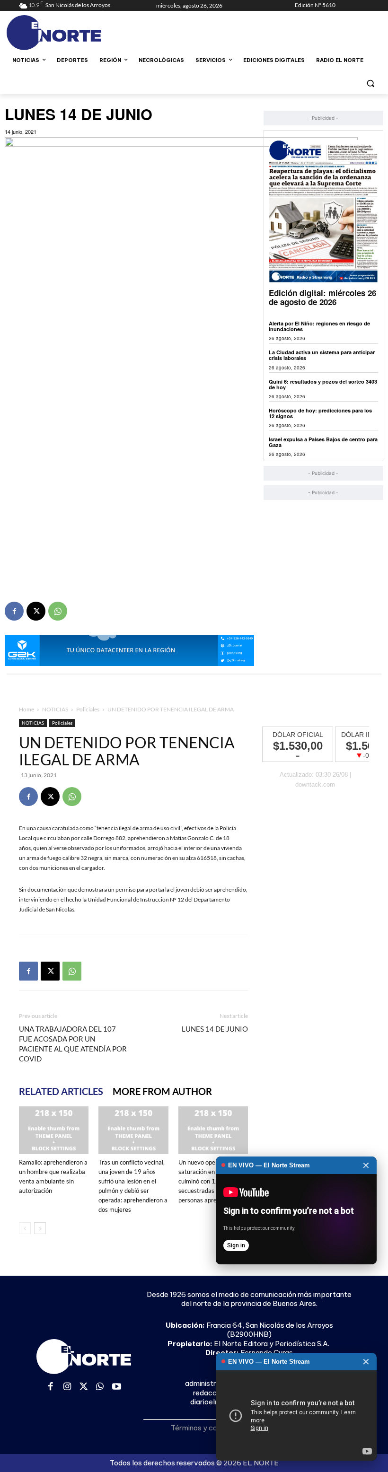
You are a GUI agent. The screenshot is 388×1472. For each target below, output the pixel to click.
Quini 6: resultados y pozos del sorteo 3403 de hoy (323, 384)
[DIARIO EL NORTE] (83, 32)
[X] (35, 611)
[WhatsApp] (57, 611)
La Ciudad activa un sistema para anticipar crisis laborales (322, 355)
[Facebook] (14, 611)
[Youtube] (117, 1387)
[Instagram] (67, 1387)
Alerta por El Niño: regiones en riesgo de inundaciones (319, 326)
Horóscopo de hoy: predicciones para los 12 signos (320, 413)
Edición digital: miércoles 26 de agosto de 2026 (322, 297)
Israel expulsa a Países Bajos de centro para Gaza (323, 442)
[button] (370, 83)
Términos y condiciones (209, 1427)
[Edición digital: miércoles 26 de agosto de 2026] (323, 211)
